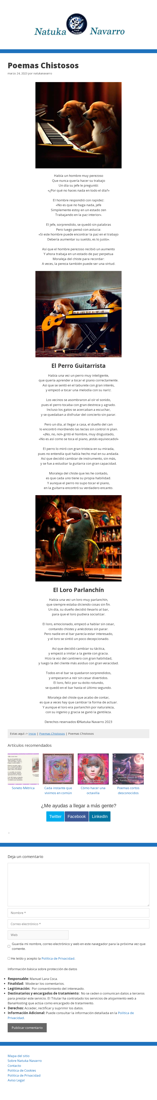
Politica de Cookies (22, 1070)
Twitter (55, 816)
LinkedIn (100, 816)
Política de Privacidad (58, 958)
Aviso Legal (16, 1080)
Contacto (14, 1065)
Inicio (32, 733)
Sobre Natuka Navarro (25, 1060)
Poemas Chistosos (52, 733)
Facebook (77, 816)
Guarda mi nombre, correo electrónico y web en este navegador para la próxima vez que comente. (79, 946)
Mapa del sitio (18, 1056)
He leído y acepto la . (42, 958)
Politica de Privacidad (24, 1075)
